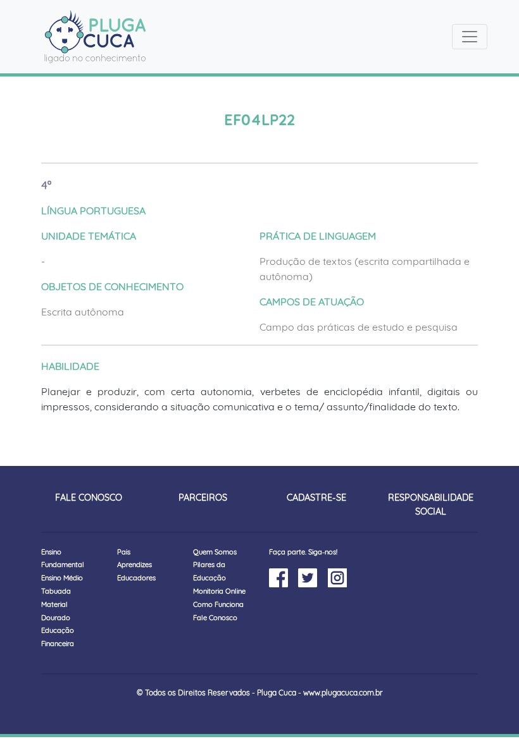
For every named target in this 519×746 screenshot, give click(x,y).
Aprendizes (134, 564)
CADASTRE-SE (316, 497)
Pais (123, 551)
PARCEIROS (202, 497)
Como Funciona (218, 604)
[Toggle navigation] (469, 36)
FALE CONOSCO (88, 497)
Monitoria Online (219, 591)
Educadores (136, 577)
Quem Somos (215, 551)
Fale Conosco (215, 617)
